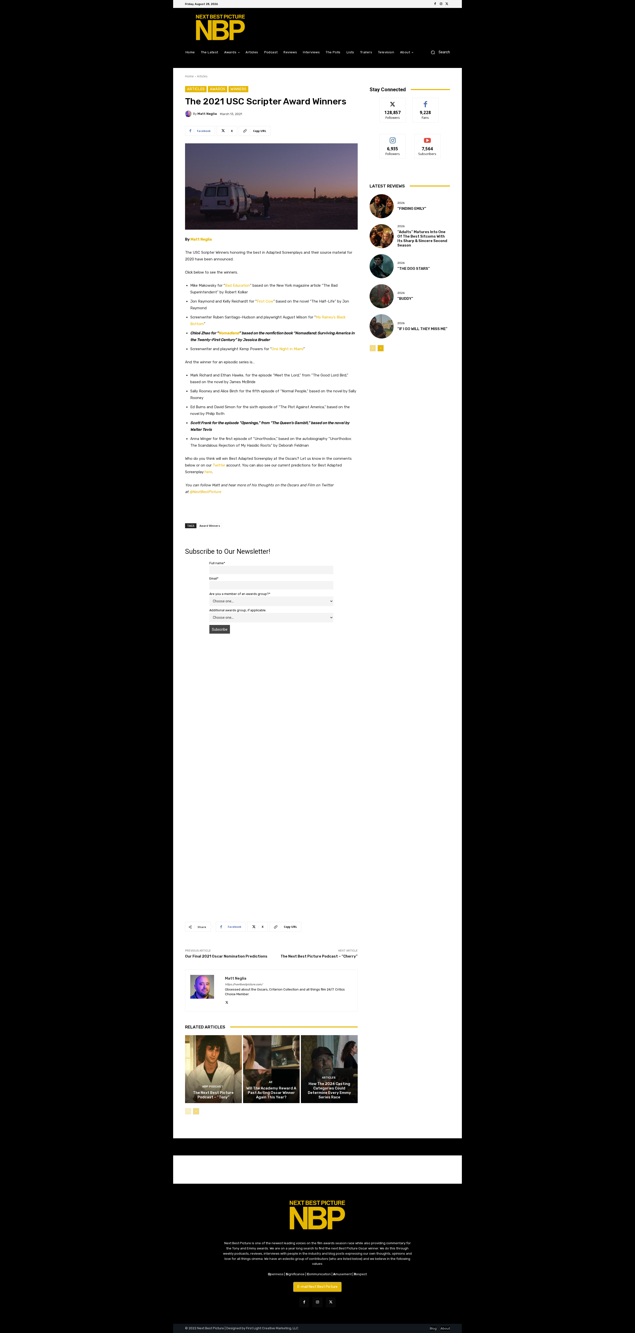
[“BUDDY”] (382, 296)
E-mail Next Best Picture (317, 1287)
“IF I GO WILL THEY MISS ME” (422, 329)
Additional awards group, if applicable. (237, 610)
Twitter (219, 465)
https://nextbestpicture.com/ (244, 984)
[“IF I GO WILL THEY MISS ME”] (382, 326)
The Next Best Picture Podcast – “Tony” (213, 1094)
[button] (438, 52)
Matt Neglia (207, 113)
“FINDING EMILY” (411, 208)
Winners (238, 89)
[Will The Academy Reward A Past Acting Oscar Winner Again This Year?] (271, 1069)
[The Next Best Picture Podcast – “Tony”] (213, 1069)
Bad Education (237, 285)
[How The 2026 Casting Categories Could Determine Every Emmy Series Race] (329, 1069)
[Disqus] (271, 708)
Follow (393, 101)
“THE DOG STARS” (413, 268)
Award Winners (209, 525)
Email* (214, 578)
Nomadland (229, 333)
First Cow (265, 301)
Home (189, 76)
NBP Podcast (212, 1086)
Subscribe (427, 138)
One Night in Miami (287, 349)
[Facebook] (435, 4)
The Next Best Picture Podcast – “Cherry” (319, 956)
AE (271, 1082)
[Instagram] (441, 4)
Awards (217, 89)
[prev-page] (188, 1111)
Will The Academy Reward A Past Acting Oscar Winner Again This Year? (271, 1092)
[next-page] (196, 1111)
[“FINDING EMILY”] (382, 206)
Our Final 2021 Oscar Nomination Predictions (226, 956)
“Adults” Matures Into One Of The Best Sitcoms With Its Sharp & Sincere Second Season (422, 239)
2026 (401, 203)
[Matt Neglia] (189, 114)
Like (425, 101)
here (208, 472)
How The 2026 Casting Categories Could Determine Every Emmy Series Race (329, 1090)
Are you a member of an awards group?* (239, 594)
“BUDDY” (405, 298)
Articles (202, 76)
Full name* (217, 563)
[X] (447, 4)
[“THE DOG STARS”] (382, 266)
